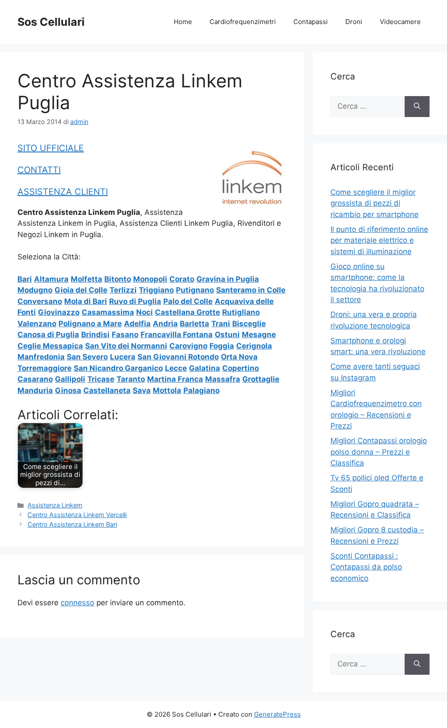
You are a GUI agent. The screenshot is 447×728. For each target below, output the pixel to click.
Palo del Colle (188, 301)
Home (183, 21)
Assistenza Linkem (55, 505)
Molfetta (86, 279)
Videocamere (400, 21)
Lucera (122, 356)
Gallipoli (70, 379)
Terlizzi (123, 290)
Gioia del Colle (81, 290)
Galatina (204, 368)
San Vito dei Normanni (126, 346)
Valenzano (36, 323)
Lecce (176, 368)
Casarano (35, 379)
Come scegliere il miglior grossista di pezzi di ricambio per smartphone (374, 203)
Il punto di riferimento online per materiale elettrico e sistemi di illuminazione (379, 240)
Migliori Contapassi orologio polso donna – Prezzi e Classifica (378, 451)
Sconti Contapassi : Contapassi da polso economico (366, 567)
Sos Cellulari (51, 21)
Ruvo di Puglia (135, 301)
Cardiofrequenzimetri (243, 21)
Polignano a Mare (90, 323)
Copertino (240, 368)
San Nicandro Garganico (118, 368)
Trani (220, 323)
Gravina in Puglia (227, 279)
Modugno (34, 290)
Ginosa (68, 390)
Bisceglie (249, 323)
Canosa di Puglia (48, 334)
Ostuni (227, 334)
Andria (165, 323)
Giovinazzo (58, 312)
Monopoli (150, 279)
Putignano (195, 290)
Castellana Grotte (187, 312)
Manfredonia (41, 356)
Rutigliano (241, 312)
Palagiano (201, 390)
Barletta (194, 323)
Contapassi (310, 21)
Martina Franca (175, 379)
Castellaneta (107, 390)
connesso (77, 602)
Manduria (35, 390)
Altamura (51, 279)
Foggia (222, 346)
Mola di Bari (85, 301)
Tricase (100, 379)
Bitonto (117, 279)
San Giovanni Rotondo (178, 356)
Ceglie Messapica (50, 346)
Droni (353, 21)
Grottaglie (260, 379)
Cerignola (254, 346)
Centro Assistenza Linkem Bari (72, 524)
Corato (181, 279)
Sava (142, 390)
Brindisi (95, 334)
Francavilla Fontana (177, 334)
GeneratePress (277, 714)
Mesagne (259, 334)
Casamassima (108, 312)
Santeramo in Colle (250, 290)
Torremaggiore (44, 368)
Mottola (167, 390)
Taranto (131, 379)
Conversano (39, 301)
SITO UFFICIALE (50, 148)
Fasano (125, 334)
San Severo (87, 356)
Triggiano (156, 290)
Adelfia (137, 323)
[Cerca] (417, 106)
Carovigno (188, 346)
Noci (144, 312)
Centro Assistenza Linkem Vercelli (77, 514)
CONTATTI (39, 170)
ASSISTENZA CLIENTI (62, 191)
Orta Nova (239, 356)
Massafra (222, 379)
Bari (24, 279)
